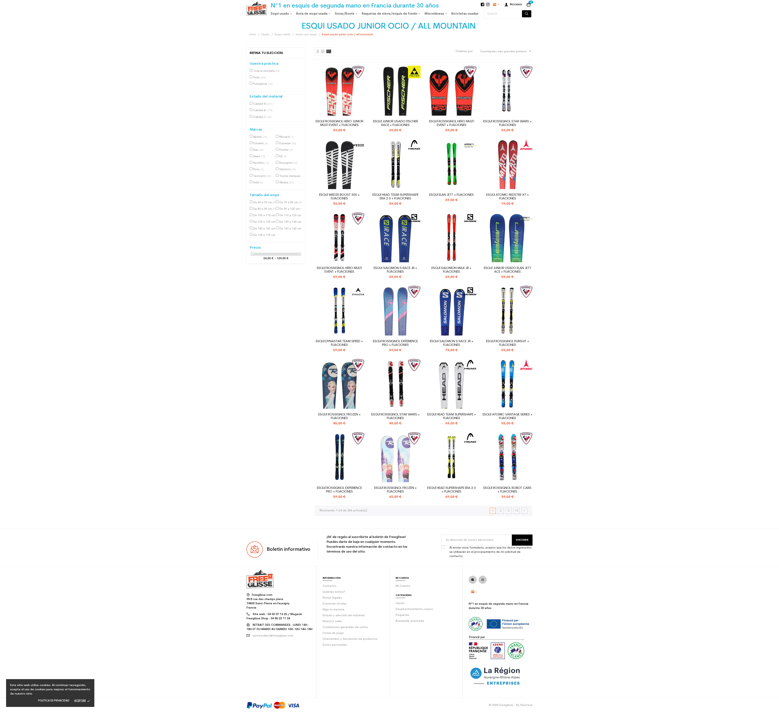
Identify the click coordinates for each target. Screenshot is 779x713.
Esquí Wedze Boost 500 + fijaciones (339, 196)
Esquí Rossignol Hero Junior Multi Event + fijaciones (339, 123)
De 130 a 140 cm (291, 222)
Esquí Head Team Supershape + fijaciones (451, 416)
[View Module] (328, 51)
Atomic (260, 137)
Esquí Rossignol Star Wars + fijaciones (507, 123)
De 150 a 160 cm (291, 228)
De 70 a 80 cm (291, 202)
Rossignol (288, 163)
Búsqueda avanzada (410, 621)
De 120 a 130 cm (265, 222)
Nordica (261, 163)
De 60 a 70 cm (265, 202)
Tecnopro (262, 176)
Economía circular (334, 603)
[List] (318, 51)
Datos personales (335, 644)
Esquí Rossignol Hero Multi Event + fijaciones (451, 123)
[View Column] (322, 51)
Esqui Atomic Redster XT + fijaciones (507, 196)
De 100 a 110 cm (265, 215)
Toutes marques (291, 176)
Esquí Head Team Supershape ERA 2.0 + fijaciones (395, 196)
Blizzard (286, 137)
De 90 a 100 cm (291, 209)
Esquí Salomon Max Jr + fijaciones (451, 270)
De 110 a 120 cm (291, 215)
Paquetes (402, 615)
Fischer (286, 150)
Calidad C (262, 117)
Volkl (258, 182)
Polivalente (262, 84)
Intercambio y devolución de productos (350, 639)
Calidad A (262, 103)
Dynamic (260, 143)
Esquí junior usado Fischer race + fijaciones (395, 123)
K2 (282, 156)
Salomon (287, 169)
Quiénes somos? (334, 592)
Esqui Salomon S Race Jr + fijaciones (395, 270)
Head (259, 156)
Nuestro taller (332, 621)
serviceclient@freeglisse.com (273, 635)
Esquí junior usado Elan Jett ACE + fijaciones (507, 270)
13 (516, 510)
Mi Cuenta (403, 586)
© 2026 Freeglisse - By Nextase (511, 705)
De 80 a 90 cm (265, 209)
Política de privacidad (53, 700)
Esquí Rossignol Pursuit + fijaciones (507, 343)
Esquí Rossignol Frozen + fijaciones (339, 416)
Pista (259, 77)
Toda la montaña (266, 71)
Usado (400, 603)
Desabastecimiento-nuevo (414, 609)
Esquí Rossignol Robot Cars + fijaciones (507, 489)
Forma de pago (333, 633)
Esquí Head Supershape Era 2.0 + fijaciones (451, 489)
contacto (329, 586)
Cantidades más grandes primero (506, 51)
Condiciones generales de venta (345, 627)
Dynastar (287, 143)
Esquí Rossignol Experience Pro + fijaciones (395, 343)
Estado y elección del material (344, 615)
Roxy (258, 169)
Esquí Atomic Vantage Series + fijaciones (507, 416)
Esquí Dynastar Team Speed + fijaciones (339, 343)
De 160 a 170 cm (265, 235)
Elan (258, 150)
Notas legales (332, 597)
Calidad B (262, 110)
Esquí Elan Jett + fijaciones (451, 195)
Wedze (286, 182)
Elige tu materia (333, 609)
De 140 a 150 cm (265, 228)
